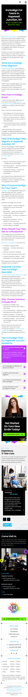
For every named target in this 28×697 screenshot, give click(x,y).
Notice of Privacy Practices (14, 689)
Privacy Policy (20, 687)
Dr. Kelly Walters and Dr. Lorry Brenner (12, 275)
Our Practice (14, 629)
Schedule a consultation (8, 243)
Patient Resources (14, 634)
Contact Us (14, 636)
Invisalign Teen (5, 191)
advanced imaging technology (11, 103)
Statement (18, 691)
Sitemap (13, 687)
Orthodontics (14, 631)
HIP (17, 694)
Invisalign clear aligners (8, 68)
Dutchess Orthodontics (10, 36)
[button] (26, 2)
